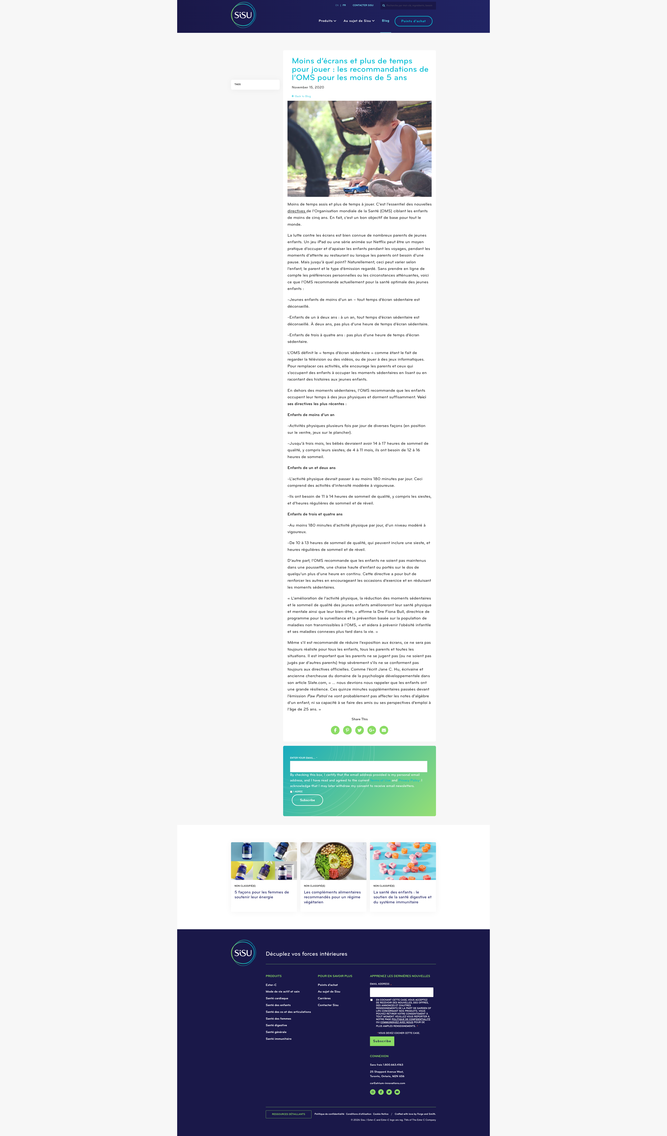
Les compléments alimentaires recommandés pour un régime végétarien (332, 897)
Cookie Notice (380, 1114)
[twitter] (389, 1092)
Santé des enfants (278, 1005)
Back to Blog (302, 96)
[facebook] (381, 1092)
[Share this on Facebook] (335, 730)
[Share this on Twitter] (359, 730)
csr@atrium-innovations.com (387, 1083)
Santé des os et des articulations (288, 1012)
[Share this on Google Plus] (371, 730)
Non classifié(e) (245, 886)
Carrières (324, 998)
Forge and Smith (426, 1114)
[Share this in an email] (384, 730)
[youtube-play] (397, 1092)
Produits (326, 21)
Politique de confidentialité (411, 1019)
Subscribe (307, 800)
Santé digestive (276, 1025)
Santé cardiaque (277, 998)
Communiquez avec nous (396, 1022)
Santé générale (276, 1032)
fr (344, 5)
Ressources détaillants (288, 1114)
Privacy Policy (408, 780)
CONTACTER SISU (363, 5)
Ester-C (271, 985)
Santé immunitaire (278, 1039)
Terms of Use (380, 780)
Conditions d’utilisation (358, 1114)
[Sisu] (243, 26)
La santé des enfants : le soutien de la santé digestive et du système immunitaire (402, 897)
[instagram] (373, 1092)
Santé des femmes (278, 1018)
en (337, 5)
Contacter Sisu (328, 1005)
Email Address (381, 985)
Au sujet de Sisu (357, 21)
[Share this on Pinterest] (347, 730)
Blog (385, 21)
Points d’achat (413, 21)
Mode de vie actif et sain (283, 991)
